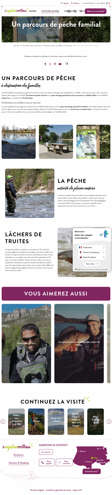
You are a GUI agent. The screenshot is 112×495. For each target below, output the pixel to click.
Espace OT (77, 490)
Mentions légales (37, 490)
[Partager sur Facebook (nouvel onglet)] (45, 64)
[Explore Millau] (17, 13)
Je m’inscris (45, 451)
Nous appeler (49, 462)
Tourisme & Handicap (19, 463)
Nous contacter (66, 462)
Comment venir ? (91, 471)
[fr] (108, 3)
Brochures (19, 455)
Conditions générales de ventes (58, 490)
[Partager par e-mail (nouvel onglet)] (60, 64)
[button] (68, 11)
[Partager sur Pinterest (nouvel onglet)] (55, 64)
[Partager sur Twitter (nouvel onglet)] (50, 64)
